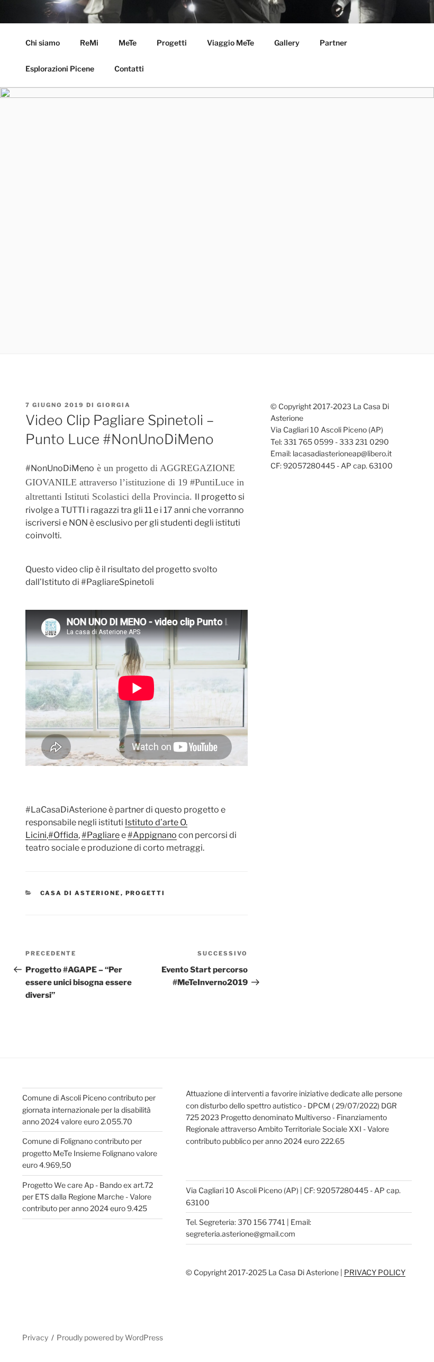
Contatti (129, 68)
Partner (333, 42)
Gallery (287, 42)
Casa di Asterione (80, 893)
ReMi (89, 42)
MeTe (128, 42)
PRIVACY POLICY (374, 1272)
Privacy (35, 1337)
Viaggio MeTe (230, 42)
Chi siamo (42, 42)
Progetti (172, 42)
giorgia (114, 405)
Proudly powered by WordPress (110, 1337)
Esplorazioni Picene (59, 68)
